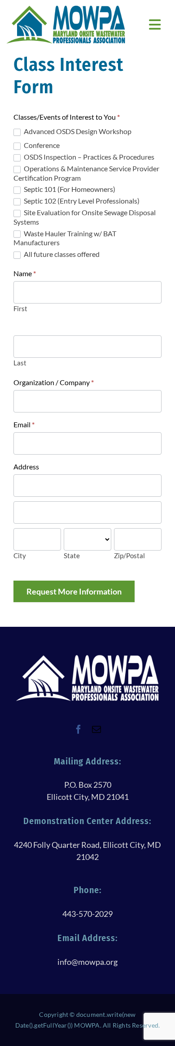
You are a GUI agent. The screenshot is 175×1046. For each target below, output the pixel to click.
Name (24, 273)
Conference (41, 145)
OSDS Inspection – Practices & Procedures (88, 156)
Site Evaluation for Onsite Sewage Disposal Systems (84, 217)
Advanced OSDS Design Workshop (76, 131)
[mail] (96, 729)
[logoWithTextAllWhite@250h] (87, 658)
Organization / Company (53, 382)
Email (24, 424)
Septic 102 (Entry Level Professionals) (81, 200)
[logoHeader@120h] (65, 8)
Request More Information (74, 591)
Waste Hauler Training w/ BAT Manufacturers (64, 238)
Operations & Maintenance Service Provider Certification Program (86, 173)
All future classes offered (61, 254)
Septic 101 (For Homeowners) (68, 189)
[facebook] (78, 729)
